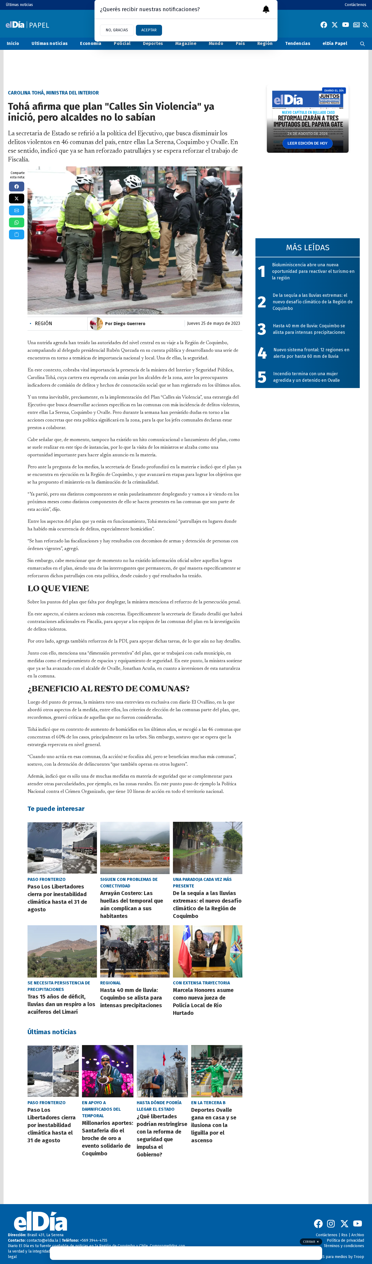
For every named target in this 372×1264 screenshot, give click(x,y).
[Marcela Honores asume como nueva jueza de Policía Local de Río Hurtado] (207, 951)
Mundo (216, 43)
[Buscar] (362, 44)
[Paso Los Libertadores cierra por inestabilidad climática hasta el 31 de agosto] (62, 848)
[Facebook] (324, 25)
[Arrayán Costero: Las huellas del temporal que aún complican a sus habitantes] (135, 848)
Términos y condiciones (344, 1246)
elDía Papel (335, 43)
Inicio (13, 43)
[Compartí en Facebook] (16, 186)
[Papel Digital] (27, 24)
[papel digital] (356, 25)
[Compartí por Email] (16, 210)
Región (265, 43)
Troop (359, 1256)
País (240, 43)
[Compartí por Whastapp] (16, 222)
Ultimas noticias (50, 43)
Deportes (153, 43)
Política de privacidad (345, 1240)
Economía (90, 43)
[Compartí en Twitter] (16, 198)
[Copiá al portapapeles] (16, 234)
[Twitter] (334, 25)
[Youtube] (345, 25)
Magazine (185, 43)
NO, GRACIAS (117, 30)
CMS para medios (332, 1256)
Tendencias (297, 43)
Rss (344, 1235)
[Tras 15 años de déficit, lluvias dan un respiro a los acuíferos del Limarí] (62, 951)
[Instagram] (331, 1223)
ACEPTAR (149, 30)
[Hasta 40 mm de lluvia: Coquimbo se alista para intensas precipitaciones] (135, 951)
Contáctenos (355, 4)
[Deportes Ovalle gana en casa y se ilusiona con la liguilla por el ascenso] (216, 1071)
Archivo (357, 1235)
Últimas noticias (19, 4)
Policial (122, 43)
